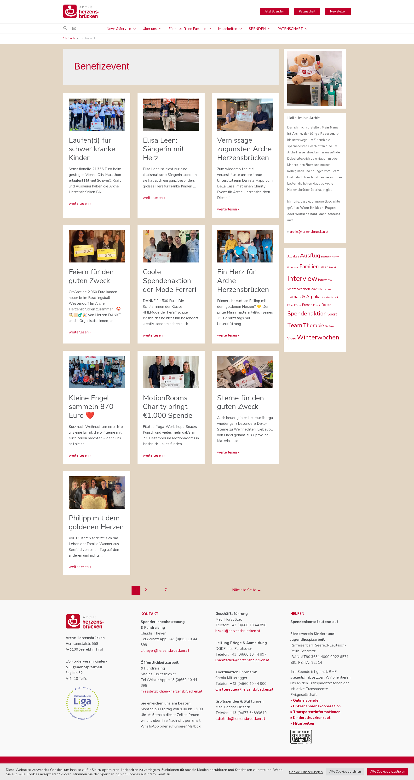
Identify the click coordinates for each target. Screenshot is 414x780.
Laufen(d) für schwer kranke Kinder (92, 149)
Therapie (313, 325)
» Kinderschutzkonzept (310, 717)
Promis (317, 305)
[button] (133, 28)
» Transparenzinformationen (315, 712)
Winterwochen (318, 337)
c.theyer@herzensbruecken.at (165, 650)
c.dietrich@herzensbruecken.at (240, 718)
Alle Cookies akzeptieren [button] (387, 771)
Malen (327, 297)
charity (334, 256)
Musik (335, 297)
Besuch (325, 256)
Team (294, 325)
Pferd (290, 305)
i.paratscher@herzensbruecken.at (242, 660)
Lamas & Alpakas (305, 297)
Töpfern (329, 326)
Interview (302, 278)
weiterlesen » (80, 203)
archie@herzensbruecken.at (308, 232)
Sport (332, 314)
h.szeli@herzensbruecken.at (237, 631)
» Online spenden (305, 700)
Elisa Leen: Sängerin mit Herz (163, 149)
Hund (332, 267)
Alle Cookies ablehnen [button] (345, 771)
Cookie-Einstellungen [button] (306, 772)
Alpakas (293, 256)
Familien (309, 266)
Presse (307, 305)
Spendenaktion (307, 313)
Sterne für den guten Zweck (240, 402)
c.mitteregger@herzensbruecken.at (244, 689)
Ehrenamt (293, 267)
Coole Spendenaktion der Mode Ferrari (169, 281)
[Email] (74, 28)
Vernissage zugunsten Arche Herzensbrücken (244, 149)
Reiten (327, 305)
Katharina (325, 289)
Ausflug (310, 255)
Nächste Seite (246, 590)
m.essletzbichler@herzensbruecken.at (171, 691)
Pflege (297, 305)
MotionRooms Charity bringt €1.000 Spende (167, 407)
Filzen (324, 267)
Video (291, 338)
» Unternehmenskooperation (315, 706)
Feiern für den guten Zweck (91, 276)
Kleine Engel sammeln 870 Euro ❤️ (91, 407)
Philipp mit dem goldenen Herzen (96, 522)
